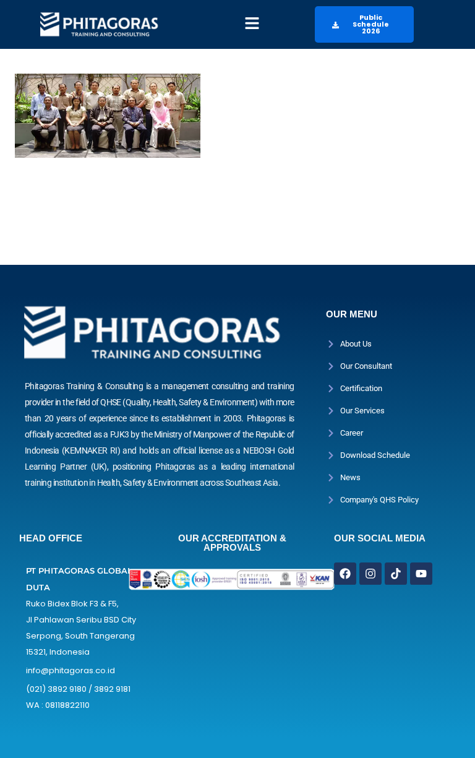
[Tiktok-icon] (396, 573)
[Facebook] (345, 573)
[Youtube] (421, 573)
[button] (252, 24)
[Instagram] (370, 573)
